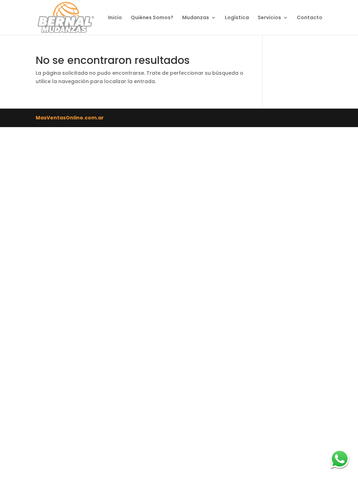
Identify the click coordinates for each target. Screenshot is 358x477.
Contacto (309, 18)
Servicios (269, 18)
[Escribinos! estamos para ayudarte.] (339, 458)
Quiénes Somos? (152, 18)
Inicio (115, 18)
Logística (237, 18)
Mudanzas (195, 18)
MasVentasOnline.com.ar (70, 117)
